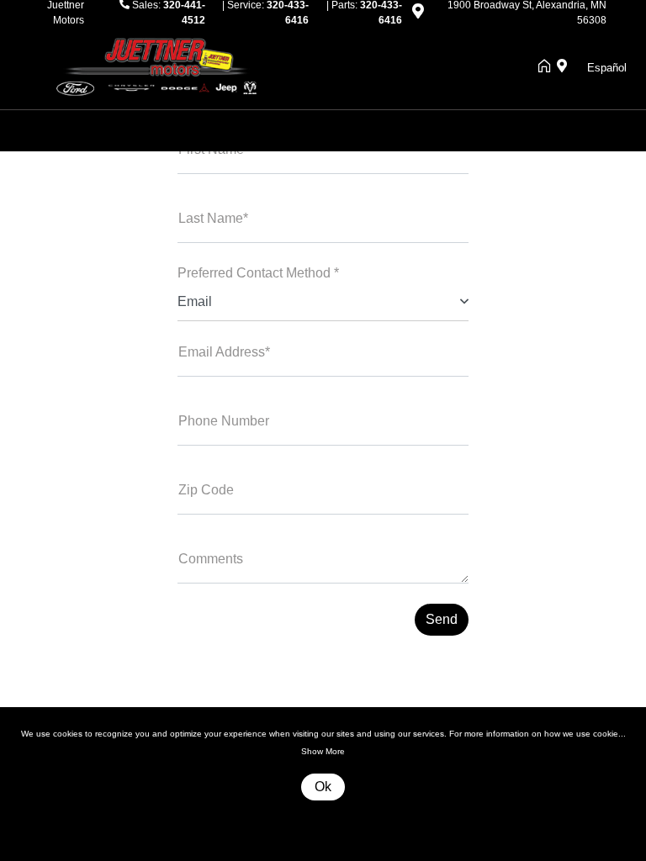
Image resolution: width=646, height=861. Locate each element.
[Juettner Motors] (164, 66)
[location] (418, 14)
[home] (547, 67)
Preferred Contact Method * (258, 273)
